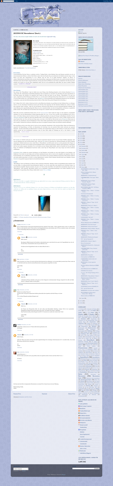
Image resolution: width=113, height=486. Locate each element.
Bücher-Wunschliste (82, 86)
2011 (81, 301)
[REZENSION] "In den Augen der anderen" (88, 262)
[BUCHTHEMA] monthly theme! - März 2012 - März (90, 169)
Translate (24, 470)
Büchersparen (81, 328)
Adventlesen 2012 (81, 320)
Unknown (23, 237)
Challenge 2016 (96, 333)
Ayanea (19, 224)
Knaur (79, 360)
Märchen (88, 367)
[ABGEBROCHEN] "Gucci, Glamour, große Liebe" (89, 249)
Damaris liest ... (83, 413)
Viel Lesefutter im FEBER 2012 (88, 257)
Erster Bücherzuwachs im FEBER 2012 (89, 268)
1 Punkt (87, 309)
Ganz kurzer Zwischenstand (87, 193)
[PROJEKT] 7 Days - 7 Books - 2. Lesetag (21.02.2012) (90, 214)
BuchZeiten (82, 408)
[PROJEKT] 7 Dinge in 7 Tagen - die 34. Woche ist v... (89, 203)
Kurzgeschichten (82, 363)
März (82, 165)
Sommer (90, 384)
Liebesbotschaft (83, 441)
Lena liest (82, 437)
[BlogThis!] (36, 215)
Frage (79, 346)
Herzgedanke (83, 429)
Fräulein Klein (83, 427)
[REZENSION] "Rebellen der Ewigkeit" (89, 237)
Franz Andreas (91, 346)
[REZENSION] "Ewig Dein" (87, 255)
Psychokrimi (97, 370)
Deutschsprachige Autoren (90, 336)
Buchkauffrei (81, 329)
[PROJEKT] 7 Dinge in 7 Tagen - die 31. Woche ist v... (89, 283)
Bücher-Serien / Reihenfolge (84, 84)
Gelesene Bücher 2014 (83, 93)
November (83, 148)
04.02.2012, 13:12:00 (25, 224)
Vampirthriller (86, 391)
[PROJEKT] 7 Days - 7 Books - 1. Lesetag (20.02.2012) (90, 220)
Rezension (35, 217)
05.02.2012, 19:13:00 (25, 324)
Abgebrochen (94, 319)
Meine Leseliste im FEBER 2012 (88, 295)
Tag (87, 388)
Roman (82, 381)
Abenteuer (83, 319)
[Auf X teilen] (38, 215)
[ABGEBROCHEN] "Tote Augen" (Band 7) (89, 178)
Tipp (82, 390)
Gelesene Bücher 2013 (83, 95)
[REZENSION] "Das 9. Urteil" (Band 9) (89, 281)
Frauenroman (82, 348)
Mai (82, 161)
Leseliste (88, 364)
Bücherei (94, 326)
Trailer (87, 390)
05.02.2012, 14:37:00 (24, 289)
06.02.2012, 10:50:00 (32, 275)
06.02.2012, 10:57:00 (28, 334)
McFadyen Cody (95, 367)
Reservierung (93, 374)
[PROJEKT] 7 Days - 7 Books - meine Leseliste (89, 231)
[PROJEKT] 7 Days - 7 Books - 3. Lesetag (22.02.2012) (90, 211)
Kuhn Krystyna (94, 361)
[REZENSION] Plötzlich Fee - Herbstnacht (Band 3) (90, 245)
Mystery (31, 217)
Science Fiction (90, 382)
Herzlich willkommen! (83, 80)
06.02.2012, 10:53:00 (32, 304)
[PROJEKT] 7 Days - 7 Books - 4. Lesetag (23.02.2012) (90, 208)
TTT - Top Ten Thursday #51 (87, 239)
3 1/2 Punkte (20, 217)
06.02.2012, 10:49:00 (32, 237)
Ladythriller (81, 364)
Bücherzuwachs (92, 328)
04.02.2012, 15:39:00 (24, 259)
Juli (82, 156)
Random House (93, 372)
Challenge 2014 (96, 332)
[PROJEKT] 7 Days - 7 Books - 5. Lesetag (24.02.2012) (90, 199)
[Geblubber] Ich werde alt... (87, 270)
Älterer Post (71, 394)
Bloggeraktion (84, 326)
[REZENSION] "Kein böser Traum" (88, 224)
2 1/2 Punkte (94, 309)
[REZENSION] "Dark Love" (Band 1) (89, 205)
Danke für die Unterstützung (84, 87)
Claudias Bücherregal (85, 411)
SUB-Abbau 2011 (93, 387)
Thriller (98, 388)
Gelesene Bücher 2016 (83, 89)
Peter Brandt (90, 370)
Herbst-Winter (89, 352)
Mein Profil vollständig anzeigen (85, 63)
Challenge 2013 (86, 332)
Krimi (85, 360)
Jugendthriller (96, 357)
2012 (81, 144)
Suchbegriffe (81, 388)
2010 (81, 303)
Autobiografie (80, 324)
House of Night (86, 355)
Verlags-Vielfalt (94, 391)
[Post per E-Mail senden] (32, 215)
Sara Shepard (97, 381)
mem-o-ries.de (83, 448)
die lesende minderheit (85, 418)
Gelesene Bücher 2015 (83, 91)
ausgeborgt (94, 323)
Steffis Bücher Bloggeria (85, 453)
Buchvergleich (81, 331)
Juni (82, 158)
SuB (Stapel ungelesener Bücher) (85, 106)
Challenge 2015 (85, 334)
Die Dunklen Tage (87, 338)
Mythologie (94, 369)
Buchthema (92, 329)
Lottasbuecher (83, 444)
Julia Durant (83, 358)
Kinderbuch (89, 358)
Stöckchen (80, 387)
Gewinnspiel (87, 351)
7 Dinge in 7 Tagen (91, 317)
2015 (81, 138)
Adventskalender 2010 (92, 320)
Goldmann (80, 352)
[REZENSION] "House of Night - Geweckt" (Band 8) (88, 181)
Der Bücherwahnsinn (85, 415)
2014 (81, 140)
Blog (98, 325)
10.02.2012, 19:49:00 (24, 352)
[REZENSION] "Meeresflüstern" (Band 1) (90, 276)
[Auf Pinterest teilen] (41, 215)
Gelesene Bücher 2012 (83, 96)
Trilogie (49, 217)
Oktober (83, 150)
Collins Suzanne (90, 335)
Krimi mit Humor (93, 360)
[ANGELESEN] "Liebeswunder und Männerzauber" (88, 259)
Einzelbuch (90, 340)
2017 (81, 134)
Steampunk (96, 385)
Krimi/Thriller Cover (83, 361)
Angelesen (81, 323)
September (83, 152)
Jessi (18, 352)
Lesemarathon (95, 364)
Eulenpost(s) (83, 422)
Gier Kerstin (95, 351)
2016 (81, 136)
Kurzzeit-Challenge (93, 363)
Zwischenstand (81, 396)
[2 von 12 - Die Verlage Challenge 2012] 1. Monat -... (90, 273)
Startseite (44, 394)
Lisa (18, 290)
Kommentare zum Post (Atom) (25, 397)
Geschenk (80, 351)
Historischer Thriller (94, 353)
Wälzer (90, 393)
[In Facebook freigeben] (39, 215)
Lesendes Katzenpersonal (86, 439)
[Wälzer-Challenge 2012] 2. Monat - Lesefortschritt (88, 172)
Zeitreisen (94, 394)
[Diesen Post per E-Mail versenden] (35, 215)
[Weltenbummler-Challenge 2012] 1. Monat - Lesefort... (89, 278)
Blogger (63, 474)
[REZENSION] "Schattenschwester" (89, 175)
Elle (18, 259)
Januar (82, 298)
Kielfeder (82, 432)
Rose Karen (89, 381)
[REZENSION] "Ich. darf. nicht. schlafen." (90, 290)
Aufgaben (88, 323)
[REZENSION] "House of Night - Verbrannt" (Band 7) (88, 184)
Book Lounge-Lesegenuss (85, 406)
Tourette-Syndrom (44, 112)
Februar (83, 167)
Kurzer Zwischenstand (86, 243)
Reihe (80, 374)
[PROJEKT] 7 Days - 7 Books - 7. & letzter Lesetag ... (90, 191)
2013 (81, 142)
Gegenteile (95, 348)
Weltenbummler (85, 394)
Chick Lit (82, 335)
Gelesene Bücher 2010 (83, 100)
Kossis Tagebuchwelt (84, 434)
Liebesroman (88, 366)
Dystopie (80, 340)
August (83, 154)
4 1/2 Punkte (90, 312)
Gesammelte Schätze (92, 349)
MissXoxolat (83, 451)
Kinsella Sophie (95, 358)
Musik (80, 369)
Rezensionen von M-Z (83, 104)
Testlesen (92, 388)
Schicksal (82, 382)
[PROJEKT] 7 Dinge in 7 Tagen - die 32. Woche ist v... (89, 252)
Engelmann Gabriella (83, 341)
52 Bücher (93, 316)
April (82, 163)
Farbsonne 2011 (89, 344)
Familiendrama (81, 343)
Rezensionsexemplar (42, 217)
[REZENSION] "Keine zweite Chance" (89, 226)
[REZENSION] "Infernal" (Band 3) (88, 241)
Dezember (83, 146)
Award (86, 325)
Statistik (88, 385)
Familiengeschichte (92, 343)
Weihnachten (97, 393)
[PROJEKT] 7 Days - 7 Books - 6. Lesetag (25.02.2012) (90, 196)
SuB (85, 387)
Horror (79, 355)
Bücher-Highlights (82, 82)
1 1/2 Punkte (81, 309)
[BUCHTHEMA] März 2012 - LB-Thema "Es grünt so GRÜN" (90, 187)
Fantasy (80, 344)
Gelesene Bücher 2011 (83, 98)
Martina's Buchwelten (85, 446)
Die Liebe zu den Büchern (86, 420)
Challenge (89, 331)
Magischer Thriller (81, 367)
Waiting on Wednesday (82, 393)
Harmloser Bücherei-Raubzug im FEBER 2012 (90, 266)
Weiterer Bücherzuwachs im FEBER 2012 (90, 222)
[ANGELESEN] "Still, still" (87, 217)
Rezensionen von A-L (83, 102)
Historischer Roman (84, 353)
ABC (99, 317)
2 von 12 (86, 310)
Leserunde (80, 366)
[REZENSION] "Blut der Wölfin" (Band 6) (90, 228)
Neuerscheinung (81, 370)
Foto (96, 344)
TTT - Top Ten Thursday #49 (87, 288)
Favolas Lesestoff (83, 425)
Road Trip (97, 379)
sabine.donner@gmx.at (90, 70)
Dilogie (95, 338)
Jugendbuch (26, 217)
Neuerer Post (17, 394)
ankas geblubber (84, 404)
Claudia (19, 324)
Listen (96, 366)
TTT (79, 391)
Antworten (19, 231)
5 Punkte (91, 314)
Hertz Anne (97, 352)
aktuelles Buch (81, 322)
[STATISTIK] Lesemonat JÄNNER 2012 (89, 286)
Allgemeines (92, 322)
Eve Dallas (94, 341)
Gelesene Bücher (81, 349)
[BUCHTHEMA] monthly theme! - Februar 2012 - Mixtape (88, 293)
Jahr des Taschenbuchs (95, 355)
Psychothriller (83, 372)
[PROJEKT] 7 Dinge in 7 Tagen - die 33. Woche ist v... (89, 234)
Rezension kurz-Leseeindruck (93, 378)
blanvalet (93, 325)
